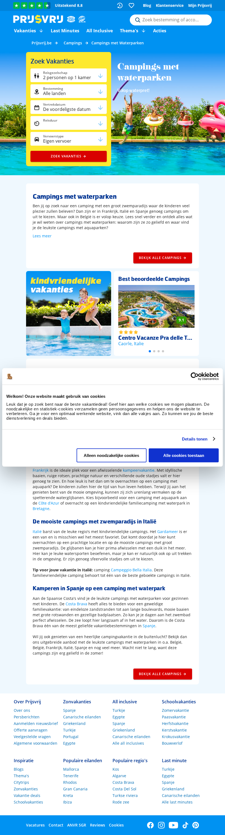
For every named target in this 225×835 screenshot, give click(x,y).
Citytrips (21, 782)
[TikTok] (185, 825)
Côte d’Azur (48, 503)
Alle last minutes (177, 802)
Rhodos (70, 782)
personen (67, 77)
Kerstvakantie (174, 730)
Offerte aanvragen (30, 730)
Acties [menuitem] (159, 31)
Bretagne (41, 508)
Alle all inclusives (128, 743)
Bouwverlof (172, 743)
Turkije (69, 730)
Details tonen (194, 438)
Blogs (19, 769)
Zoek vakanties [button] (66, 156)
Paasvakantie (174, 716)
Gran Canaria (75, 788)
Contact (56, 825)
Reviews (97, 825)
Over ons (22, 710)
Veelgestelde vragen (32, 736)
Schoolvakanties (28, 802)
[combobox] (171, 20)
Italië (37, 531)
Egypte (69, 743)
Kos (116, 769)
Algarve (119, 775)
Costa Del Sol (124, 788)
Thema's (21, 775)
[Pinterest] (195, 825)
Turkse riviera (125, 795)
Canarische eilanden (82, 716)
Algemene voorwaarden (35, 743)
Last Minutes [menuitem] (65, 31)
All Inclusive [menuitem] (99, 31)
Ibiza (67, 802)
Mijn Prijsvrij (200, 5)
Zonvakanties (26, 788)
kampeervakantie (138, 470)
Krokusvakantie (176, 736)
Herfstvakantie (175, 723)
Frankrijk (41, 470)
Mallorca (71, 769)
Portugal (70, 736)
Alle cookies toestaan (183, 455)
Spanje (149, 625)
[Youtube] (173, 825)
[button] (41, 30)
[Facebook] (150, 825)
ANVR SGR (76, 825)
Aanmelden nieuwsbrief (36, 723)
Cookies (116, 825)
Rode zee (121, 802)
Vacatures (35, 825)
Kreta (68, 795)
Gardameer (167, 531)
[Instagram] (161, 825)
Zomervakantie (175, 710)
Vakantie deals (27, 795)
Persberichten (27, 716)
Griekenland (74, 723)
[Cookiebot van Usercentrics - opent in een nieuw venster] (195, 376)
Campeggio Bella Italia (131, 569)
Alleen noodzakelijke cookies (111, 455)
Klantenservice (170, 5)
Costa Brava (76, 603)
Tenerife (70, 775)
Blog (147, 5)
